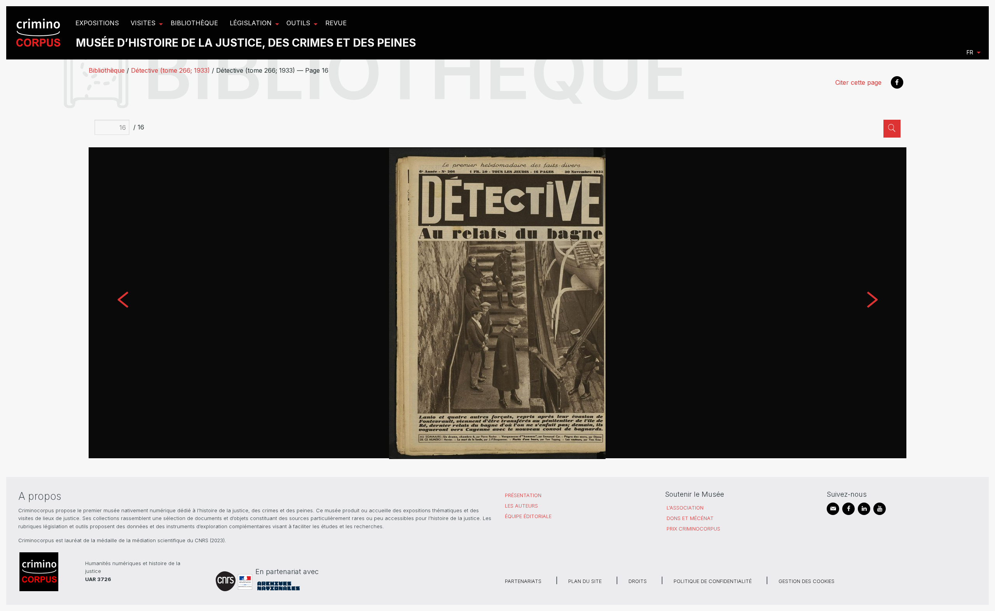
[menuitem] (39, 32)
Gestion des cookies (806, 581)
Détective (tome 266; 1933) (170, 70)
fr (970, 52)
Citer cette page (858, 82)
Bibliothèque (107, 70)
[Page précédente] (123, 302)
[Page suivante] (872, 302)
